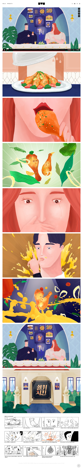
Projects (9, 3)
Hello (4, 3)
